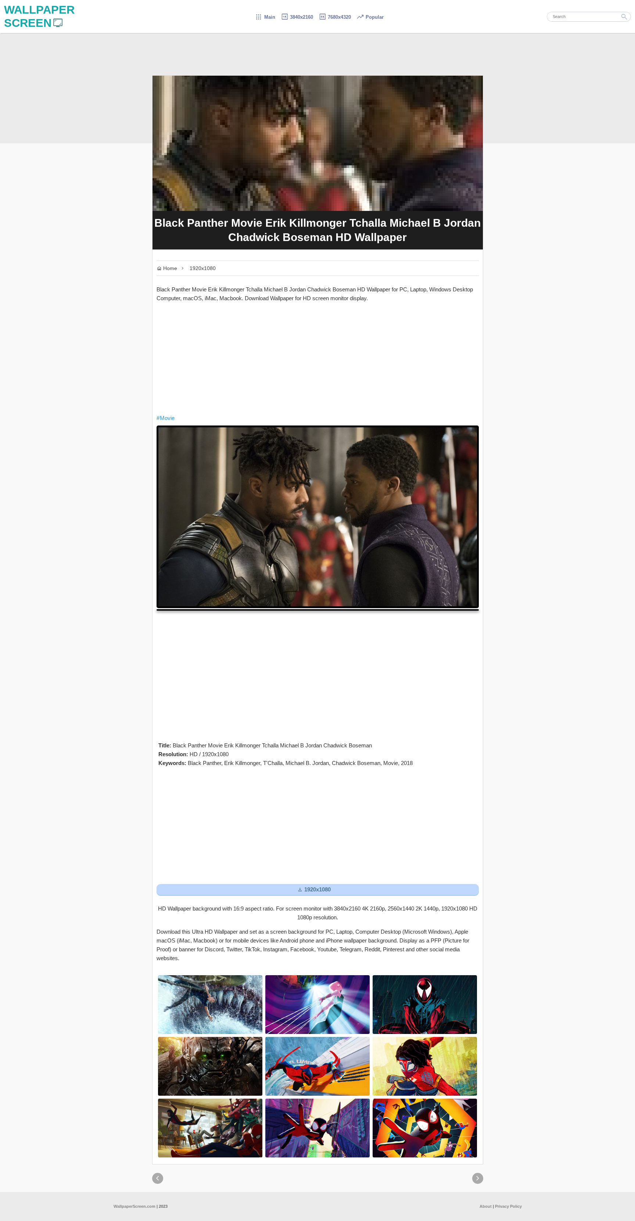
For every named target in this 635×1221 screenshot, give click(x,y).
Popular (370, 17)
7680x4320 (335, 17)
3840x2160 (297, 17)
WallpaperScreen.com (134, 1206)
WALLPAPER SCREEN (39, 16)
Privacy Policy (508, 1206)
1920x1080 (203, 268)
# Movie (166, 418)
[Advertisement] (318, 358)
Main (265, 17)
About (486, 1206)
